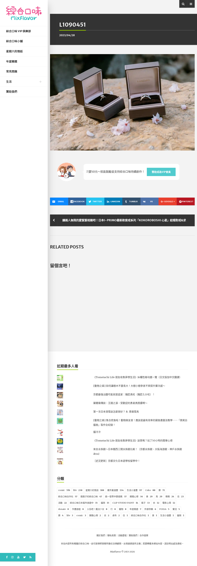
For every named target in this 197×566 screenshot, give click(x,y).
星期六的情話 (14, 51)
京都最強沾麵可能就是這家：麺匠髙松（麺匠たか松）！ (124, 394)
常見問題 (11, 71)
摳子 (145, 502)
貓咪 (105, 502)
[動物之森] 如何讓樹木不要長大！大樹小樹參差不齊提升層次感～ (129, 385)
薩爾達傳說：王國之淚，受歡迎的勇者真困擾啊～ (120, 403)
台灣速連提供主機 (132, 543)
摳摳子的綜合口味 (91, 496)
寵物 (122, 509)
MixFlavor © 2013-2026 (122, 551)
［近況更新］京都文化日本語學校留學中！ (116, 460)
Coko (150, 490)
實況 (176, 509)
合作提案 (144, 535)
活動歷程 (122, 535)
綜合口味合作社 (67, 496)
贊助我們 (11, 91)
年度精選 (11, 61)
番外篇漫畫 (115, 490)
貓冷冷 (97, 431)
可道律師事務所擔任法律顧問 (107, 543)
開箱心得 (136, 496)
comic (64, 490)
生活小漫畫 (134, 490)
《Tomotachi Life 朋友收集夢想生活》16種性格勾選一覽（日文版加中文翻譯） (137, 377)
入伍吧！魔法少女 (97, 509)
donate (63, 509)
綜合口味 (84, 543)
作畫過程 (78, 509)
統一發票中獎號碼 (116, 496)
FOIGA (164, 509)
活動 (62, 502)
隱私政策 (111, 535)
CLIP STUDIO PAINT (125, 502)
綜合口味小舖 (14, 41)
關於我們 (100, 535)
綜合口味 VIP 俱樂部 (18, 31)
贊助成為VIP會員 (161, 171)
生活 (9, 81)
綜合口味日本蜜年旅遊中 (84, 502)
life (77, 490)
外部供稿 (150, 509)
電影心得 (168, 502)
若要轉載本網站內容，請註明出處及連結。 (163, 543)
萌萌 (169, 496)
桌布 (116, 515)
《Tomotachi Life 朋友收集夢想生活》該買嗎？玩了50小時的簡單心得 (133, 440)
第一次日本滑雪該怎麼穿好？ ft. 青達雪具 (116, 411)
